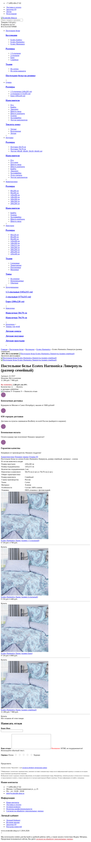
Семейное (14, 60)
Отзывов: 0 (17, 391)
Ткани (9, 64)
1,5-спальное (15, 53)
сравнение (14, 389)
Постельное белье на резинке (20, 75)
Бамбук (13, 107)
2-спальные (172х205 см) (20, 94)
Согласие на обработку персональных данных (25, 811)
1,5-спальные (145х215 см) (19, 292)
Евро (12, 58)
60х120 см (14, 235)
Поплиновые (15, 267)
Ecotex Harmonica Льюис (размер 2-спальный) (19, 597)
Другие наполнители (18, 120)
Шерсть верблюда (17, 114)
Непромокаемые (17, 281)
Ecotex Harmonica (17, 42)
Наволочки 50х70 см (16, 313)
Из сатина (14, 69)
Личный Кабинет (13, 820)
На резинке (15, 279)
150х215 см (15, 245)
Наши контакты (12, 802)
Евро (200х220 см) (17, 96)
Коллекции (11, 35)
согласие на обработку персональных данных (54, 839)
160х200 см (15, 199)
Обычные (14, 283)
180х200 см (15, 201)
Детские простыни (15, 340)
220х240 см (15, 254)
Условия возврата (13, 807)
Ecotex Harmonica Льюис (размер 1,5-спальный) (20, 541)
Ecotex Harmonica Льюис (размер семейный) (19, 710)
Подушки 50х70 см (18, 147)
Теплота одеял (13, 124)
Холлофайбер (15, 118)
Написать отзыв (30, 391)
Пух (12, 105)
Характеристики (7, 457)
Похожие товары (21, 457)
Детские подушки (15, 336)
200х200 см (15, 204)
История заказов (13, 822)
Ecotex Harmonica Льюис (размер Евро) (16, 653)
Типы (9, 274)
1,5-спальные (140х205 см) (21, 91)
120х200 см (15, 195)
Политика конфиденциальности (19, 809)
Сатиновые (15, 263)
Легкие (13, 133)
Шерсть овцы (15, 111)
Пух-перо (14, 162)
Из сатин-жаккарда (18, 71)
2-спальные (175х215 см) (18, 296)
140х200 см (15, 197)
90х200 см (14, 193)
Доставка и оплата (13, 805)
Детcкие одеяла (13, 331)
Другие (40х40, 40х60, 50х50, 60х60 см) (26, 151)
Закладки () (11, 825)
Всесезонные (15, 131)
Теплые (13, 129)
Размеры (10, 48)
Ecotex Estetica (16, 40)
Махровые (14, 270)
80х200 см (14, 191)
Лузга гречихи (16, 175)
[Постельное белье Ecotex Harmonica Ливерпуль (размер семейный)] (47, 354)
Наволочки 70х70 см (16, 317)
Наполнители (13, 100)
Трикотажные (15, 265)
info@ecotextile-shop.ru (15, 793)
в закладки (5, 389)
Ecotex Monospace (17, 44)
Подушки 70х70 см (18, 149)
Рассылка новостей (14, 827)
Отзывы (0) (33, 457)
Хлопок (13, 116)
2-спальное (14, 55)
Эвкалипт (14, 109)
